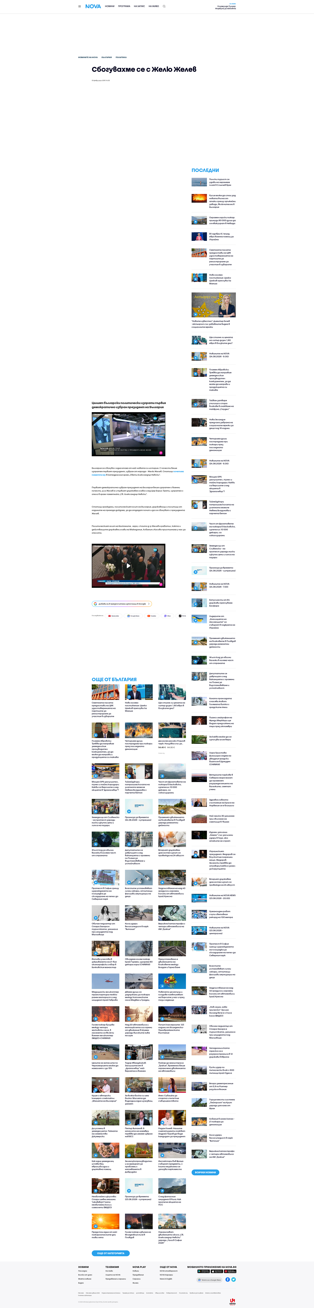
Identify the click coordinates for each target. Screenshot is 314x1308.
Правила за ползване (196, 1293)
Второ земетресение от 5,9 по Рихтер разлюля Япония (221, 1086)
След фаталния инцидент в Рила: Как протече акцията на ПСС (169, 1200)
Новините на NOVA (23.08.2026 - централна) (219, 930)
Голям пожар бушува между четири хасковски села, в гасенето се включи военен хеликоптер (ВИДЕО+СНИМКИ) (103, 1031)
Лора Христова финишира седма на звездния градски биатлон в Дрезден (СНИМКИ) (220, 758)
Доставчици (140, 1293)
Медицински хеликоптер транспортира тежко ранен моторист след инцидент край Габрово (105, 996)
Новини (109, 6)
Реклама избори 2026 (93, 1293)
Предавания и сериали (115, 1279)
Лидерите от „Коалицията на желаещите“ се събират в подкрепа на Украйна (222, 622)
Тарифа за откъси (128, 1293)
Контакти (149, 1293)
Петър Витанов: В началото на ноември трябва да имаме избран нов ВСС (139, 1132)
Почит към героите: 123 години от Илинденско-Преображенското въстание (171, 1028)
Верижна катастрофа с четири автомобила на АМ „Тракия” (171, 926)
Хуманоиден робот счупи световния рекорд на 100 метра (221, 914)
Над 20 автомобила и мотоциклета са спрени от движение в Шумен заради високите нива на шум (138, 1030)
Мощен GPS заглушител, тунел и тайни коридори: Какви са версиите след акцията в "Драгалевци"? (105, 786)
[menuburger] (79, 6)
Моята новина (84, 1279)
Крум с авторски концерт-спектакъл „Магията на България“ (104, 1098)
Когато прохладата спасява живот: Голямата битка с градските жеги (220, 702)
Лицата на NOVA (112, 1275)
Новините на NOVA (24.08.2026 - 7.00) (219, 585)
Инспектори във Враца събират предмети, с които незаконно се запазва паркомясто (170, 1165)
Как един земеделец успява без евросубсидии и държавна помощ (103, 1165)
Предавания (138, 1275)
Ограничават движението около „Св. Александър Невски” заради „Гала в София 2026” (171, 1237)
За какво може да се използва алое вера (220, 738)
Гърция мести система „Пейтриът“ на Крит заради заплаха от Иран (222, 1103)
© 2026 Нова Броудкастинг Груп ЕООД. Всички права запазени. (98, 1302)
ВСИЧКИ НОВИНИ (205, 1172)
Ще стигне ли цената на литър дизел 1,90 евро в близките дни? (171, 705)
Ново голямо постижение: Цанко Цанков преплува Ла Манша (136, 706)
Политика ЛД (183, 1293)
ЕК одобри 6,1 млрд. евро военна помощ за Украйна (221, 237)
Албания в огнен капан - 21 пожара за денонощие (222, 1122)
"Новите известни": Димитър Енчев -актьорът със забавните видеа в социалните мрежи (211, 324)
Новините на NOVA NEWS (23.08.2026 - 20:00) (222, 896)
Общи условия (159, 1293)
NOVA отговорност (169, 1271)
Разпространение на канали (111, 1293)
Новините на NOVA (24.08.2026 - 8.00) (219, 462)
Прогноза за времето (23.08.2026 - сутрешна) (138, 1197)
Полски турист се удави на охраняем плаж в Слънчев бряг (220, 182)
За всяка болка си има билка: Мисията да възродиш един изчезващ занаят (138, 1099)
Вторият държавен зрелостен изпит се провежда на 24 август (171, 853)
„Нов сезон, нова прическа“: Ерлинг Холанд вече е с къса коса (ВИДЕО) (220, 1011)
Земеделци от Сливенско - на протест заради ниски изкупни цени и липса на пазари (105, 821)
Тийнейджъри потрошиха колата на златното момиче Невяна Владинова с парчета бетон (137, 787)
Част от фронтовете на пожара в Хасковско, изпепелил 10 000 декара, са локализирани (172, 787)
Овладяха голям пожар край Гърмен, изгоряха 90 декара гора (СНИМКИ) (139, 962)
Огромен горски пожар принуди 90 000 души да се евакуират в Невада (222, 220)
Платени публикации (85, 1295)
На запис (139, 6)
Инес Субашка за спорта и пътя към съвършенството (168, 1098)
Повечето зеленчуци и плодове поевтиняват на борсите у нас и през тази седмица (171, 996)
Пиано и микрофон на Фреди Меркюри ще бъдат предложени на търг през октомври (221, 721)
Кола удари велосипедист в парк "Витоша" (137, 926)
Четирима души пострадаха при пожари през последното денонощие (138, 745)
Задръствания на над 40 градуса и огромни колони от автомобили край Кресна (171, 892)
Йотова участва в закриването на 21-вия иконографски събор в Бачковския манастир (104, 963)
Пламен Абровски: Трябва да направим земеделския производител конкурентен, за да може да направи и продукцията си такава (105, 749)
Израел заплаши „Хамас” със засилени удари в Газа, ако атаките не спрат (221, 836)
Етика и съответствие (213, 1293)
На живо (154, 6)
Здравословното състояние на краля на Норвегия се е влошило (221, 803)
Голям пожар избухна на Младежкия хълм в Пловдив (138, 1234)
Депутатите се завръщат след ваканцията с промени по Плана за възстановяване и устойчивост (137, 857)
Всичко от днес (85, 1275)
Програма (124, 6)
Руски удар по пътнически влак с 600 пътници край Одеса (221, 1070)
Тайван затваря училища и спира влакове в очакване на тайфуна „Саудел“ (221, 404)
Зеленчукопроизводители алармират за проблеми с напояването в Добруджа (138, 1166)
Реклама (81, 1293)
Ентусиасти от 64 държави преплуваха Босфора (220, 603)
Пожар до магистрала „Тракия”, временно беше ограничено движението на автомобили (172, 1067)
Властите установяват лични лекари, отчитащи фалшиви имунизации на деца (138, 892)
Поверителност (171, 1293)
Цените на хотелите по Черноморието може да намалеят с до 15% (105, 1065)
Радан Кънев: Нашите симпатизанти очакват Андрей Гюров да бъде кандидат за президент (171, 1132)
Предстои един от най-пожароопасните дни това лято (105, 1234)
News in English (166, 1279)
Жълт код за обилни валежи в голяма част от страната (104, 853)
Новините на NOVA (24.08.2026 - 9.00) (219, 355)
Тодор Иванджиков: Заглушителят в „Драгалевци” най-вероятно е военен (135, 1067)
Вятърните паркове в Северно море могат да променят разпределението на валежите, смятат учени (221, 782)
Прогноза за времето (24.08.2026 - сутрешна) (138, 818)
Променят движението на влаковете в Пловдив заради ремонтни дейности (171, 821)
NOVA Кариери (166, 1275)
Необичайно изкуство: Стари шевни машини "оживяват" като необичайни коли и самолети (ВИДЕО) (104, 1201)
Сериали (136, 1279)
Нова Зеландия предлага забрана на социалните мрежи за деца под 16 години (221, 423)
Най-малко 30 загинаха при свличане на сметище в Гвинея (221, 819)
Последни (82, 1271)
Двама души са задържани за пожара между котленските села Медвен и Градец (137, 996)
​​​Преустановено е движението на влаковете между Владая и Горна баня (169, 963)
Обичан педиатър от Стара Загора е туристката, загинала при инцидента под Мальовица (105, 928)
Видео (81, 1283)
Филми (135, 1283)
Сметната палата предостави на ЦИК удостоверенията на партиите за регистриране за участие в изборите (104, 709)
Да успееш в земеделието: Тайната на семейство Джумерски (105, 1132)
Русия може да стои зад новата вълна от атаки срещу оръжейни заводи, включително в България (222, 201)
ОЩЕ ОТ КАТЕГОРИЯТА (110, 1253)
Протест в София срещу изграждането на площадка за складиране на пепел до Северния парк (105, 893)
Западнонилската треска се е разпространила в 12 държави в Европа (221, 1052)
